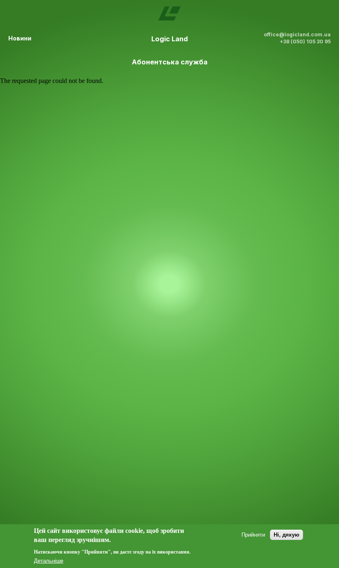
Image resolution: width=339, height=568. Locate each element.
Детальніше (48, 561)
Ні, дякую (286, 535)
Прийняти (253, 535)
